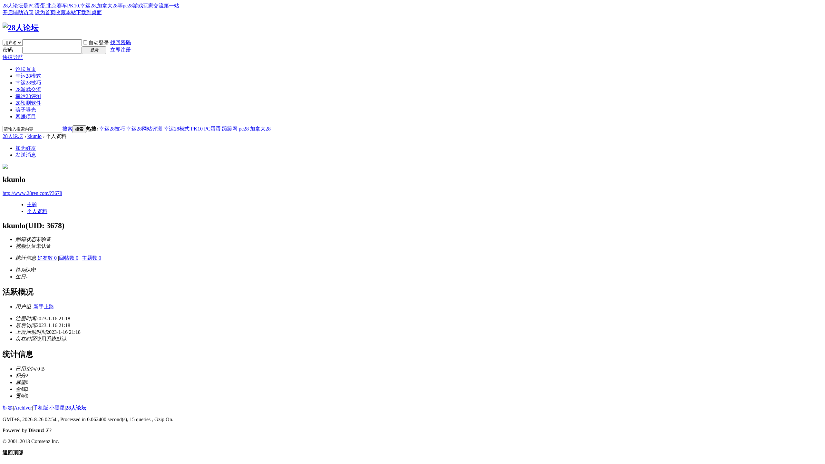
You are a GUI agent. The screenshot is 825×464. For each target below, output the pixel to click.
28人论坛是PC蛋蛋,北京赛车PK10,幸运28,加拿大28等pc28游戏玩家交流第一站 (91, 5)
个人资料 (37, 211)
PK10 (197, 128)
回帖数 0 (68, 258)
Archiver (23, 408)
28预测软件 (28, 103)
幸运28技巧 (28, 82)
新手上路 (44, 306)
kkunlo (34, 136)
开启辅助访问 (18, 12)
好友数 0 (47, 258)
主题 (32, 204)
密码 (8, 50)
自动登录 (98, 42)
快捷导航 (13, 57)
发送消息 (25, 155)
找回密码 (120, 42)
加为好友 (25, 148)
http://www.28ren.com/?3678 (32, 193)
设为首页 (45, 12)
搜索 (67, 128)
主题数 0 (91, 258)
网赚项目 (25, 116)
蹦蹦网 (230, 128)
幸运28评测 (28, 96)
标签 (8, 408)
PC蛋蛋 (212, 128)
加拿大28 (260, 128)
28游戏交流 (28, 89)
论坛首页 (25, 69)
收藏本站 (65, 12)
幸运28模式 (28, 76)
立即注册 (120, 50)
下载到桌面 (89, 12)
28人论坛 (13, 136)
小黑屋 (57, 408)
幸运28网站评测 (144, 128)
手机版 (40, 408)
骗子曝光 (25, 109)
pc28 (244, 128)
